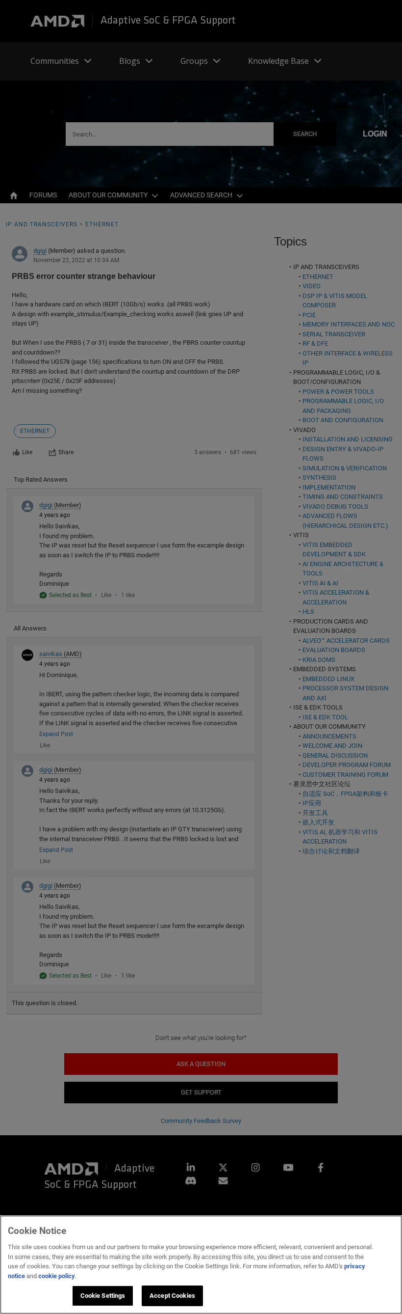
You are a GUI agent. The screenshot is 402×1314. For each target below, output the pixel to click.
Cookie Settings (103, 1295)
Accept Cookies (172, 1295)
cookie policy (56, 1276)
